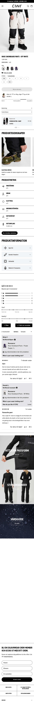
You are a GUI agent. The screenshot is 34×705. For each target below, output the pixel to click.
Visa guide (17, 523)
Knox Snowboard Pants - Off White (18, 394)
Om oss (3, 700)
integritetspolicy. (8, 656)
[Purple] (16, 68)
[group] (17, 1)
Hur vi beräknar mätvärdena (9, 233)
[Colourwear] (17, 6)
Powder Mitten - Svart (15, 121)
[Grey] (12, 68)
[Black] (8, 68)
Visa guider (17, 489)
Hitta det (17, 454)
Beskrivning (4, 108)
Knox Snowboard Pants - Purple (18, 347)
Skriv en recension (25, 325)
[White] (3, 68)
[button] (28, 6)
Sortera (16, 332)
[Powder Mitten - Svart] (5, 121)
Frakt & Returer (5, 112)
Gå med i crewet (17, 679)
